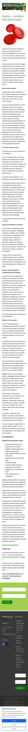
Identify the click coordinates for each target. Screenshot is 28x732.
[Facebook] (3, 644)
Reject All (14, 728)
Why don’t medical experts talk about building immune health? (20, 660)
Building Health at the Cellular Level (20, 649)
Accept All (14, 720)
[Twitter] (7, 644)
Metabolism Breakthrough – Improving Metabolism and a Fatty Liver (20, 626)
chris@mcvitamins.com (9, 634)
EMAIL (21, 574)
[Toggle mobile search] (22, 11)
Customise (14, 724)
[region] (14, 719)
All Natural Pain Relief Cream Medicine (19, 639)
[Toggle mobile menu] (25, 11)
